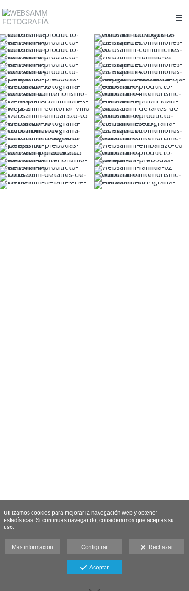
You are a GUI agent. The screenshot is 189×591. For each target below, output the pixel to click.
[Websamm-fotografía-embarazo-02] (47, 89)
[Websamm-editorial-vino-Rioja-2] (47, 111)
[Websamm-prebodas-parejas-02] (141, 163)
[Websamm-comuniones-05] (141, 53)
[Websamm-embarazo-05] (47, 119)
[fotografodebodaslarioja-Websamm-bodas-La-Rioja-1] (141, 82)
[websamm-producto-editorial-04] (47, 75)
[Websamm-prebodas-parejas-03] (47, 82)
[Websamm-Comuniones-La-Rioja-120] (141, 134)
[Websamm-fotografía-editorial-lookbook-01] (47, 141)
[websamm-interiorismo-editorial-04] (141, 97)
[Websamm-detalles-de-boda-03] (141, 111)
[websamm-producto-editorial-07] (141, 89)
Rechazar (159, 547)
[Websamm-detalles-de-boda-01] (47, 185)
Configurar (94, 547)
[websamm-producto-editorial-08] (47, 170)
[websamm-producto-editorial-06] (47, 45)
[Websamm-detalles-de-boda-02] (47, 178)
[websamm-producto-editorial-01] (47, 60)
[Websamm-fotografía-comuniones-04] (47, 134)
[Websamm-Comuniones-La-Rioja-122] (47, 104)
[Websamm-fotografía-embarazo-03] (47, 126)
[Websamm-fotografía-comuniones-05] (141, 126)
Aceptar (98, 567)
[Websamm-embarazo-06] (141, 148)
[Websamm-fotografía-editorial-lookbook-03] (141, 38)
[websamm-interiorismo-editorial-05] (47, 97)
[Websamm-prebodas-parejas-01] (47, 148)
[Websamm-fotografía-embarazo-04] (141, 185)
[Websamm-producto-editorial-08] (47, 38)
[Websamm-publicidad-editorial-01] (141, 104)
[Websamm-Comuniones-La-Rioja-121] (141, 67)
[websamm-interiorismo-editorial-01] (141, 178)
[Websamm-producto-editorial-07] (47, 53)
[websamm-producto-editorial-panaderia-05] (47, 156)
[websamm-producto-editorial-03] (47, 67)
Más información (32, 547)
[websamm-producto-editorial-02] (141, 156)
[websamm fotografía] (48, 17)
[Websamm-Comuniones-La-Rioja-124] (141, 75)
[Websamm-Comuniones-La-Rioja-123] (141, 45)
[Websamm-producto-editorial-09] (141, 119)
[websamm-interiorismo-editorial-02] (47, 163)
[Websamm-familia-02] (141, 170)
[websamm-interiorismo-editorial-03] (141, 141)
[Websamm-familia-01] (141, 60)
